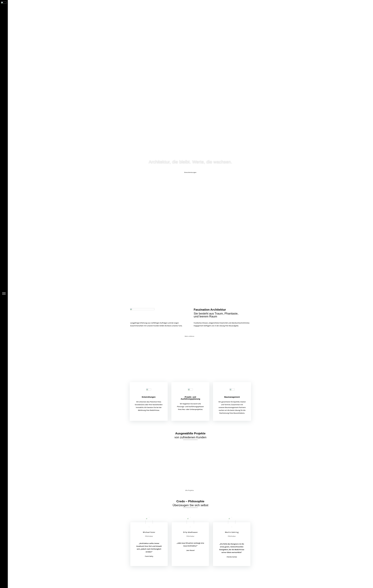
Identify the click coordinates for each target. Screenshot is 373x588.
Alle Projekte (189, 490)
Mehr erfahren (189, 336)
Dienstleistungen (190, 172)
